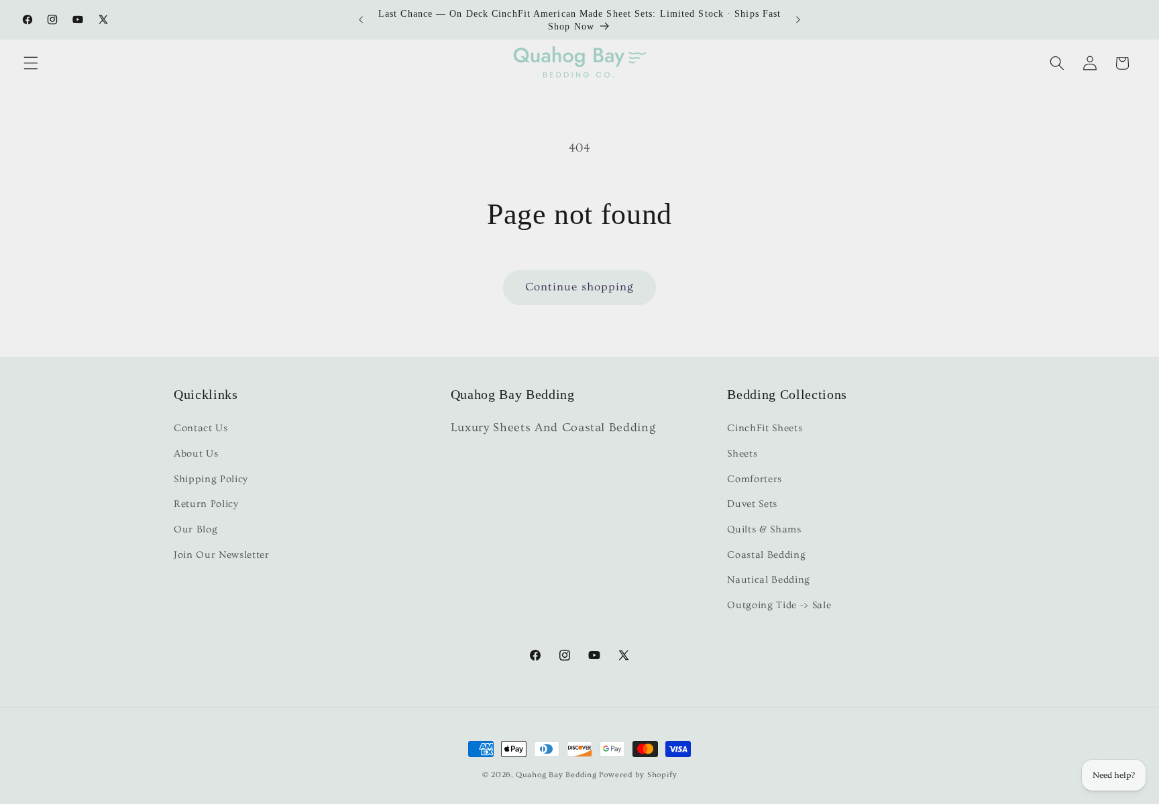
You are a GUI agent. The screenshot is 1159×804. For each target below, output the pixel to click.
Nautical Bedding (768, 580)
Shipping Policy (211, 479)
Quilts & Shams (764, 529)
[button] (31, 63)
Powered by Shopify (638, 774)
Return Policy (206, 504)
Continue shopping (579, 287)
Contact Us (201, 429)
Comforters (754, 479)
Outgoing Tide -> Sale (779, 605)
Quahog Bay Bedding (556, 774)
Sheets (742, 453)
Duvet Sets (752, 504)
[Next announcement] (798, 20)
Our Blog (195, 529)
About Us (196, 453)
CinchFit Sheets (764, 429)
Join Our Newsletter (222, 555)
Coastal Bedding (766, 555)
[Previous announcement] (361, 20)
